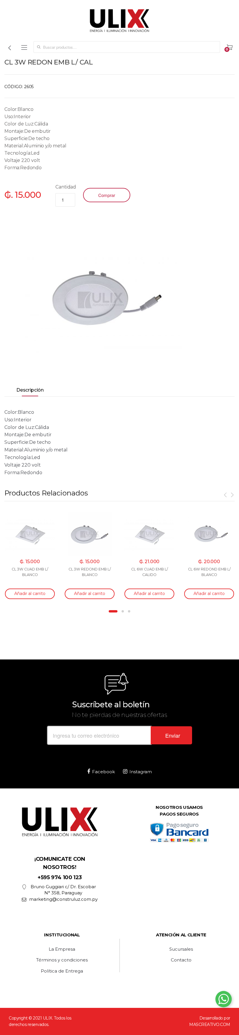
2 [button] (123, 611)
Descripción (30, 390)
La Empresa (62, 949)
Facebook (103, 771)
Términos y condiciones (62, 960)
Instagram (140, 771)
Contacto (181, 960)
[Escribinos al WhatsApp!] (223, 1000)
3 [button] (129, 611)
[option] (100, 300)
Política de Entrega (62, 971)
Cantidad (65, 187)
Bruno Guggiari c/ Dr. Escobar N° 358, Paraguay (63, 890)
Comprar (106, 195)
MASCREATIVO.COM (209, 1024)
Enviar (172, 735)
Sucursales (181, 949)
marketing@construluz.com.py (63, 899)
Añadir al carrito (29, 593)
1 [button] (113, 611)
